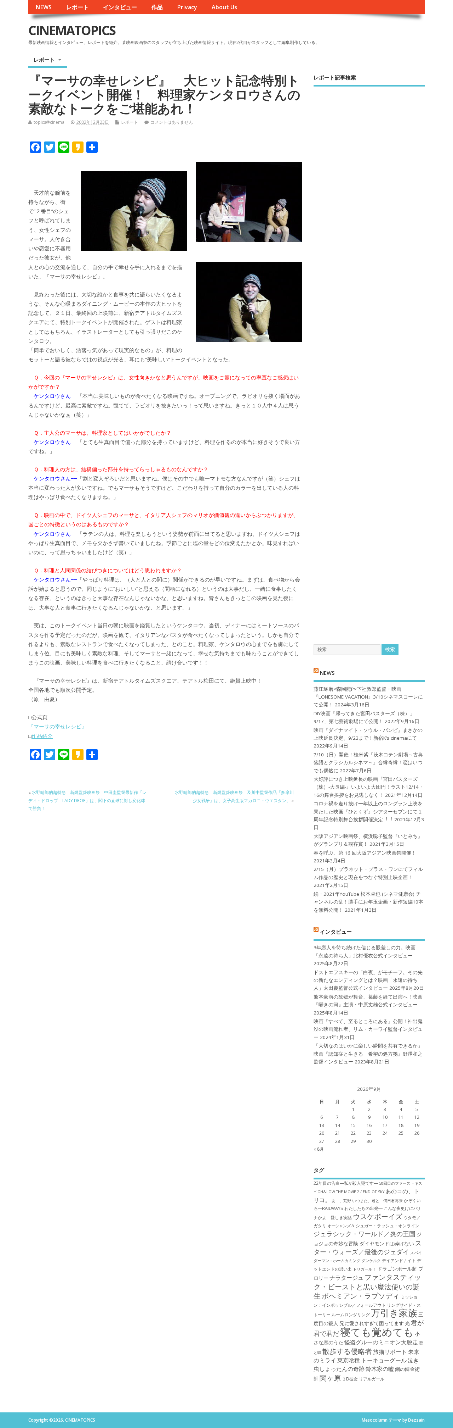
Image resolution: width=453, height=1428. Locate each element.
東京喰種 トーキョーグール (372, 1360)
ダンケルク (371, 1260)
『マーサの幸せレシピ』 (57, 726)
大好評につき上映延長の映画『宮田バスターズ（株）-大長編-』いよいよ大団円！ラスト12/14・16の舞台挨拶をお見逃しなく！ (369, 787)
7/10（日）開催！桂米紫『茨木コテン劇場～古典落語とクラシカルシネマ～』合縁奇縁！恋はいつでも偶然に (368, 762)
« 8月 (319, 1149)
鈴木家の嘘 (380, 1369)
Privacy (187, 7)
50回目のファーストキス (400, 1183)
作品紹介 (42, 735)
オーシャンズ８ (341, 1225)
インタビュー (120, 7)
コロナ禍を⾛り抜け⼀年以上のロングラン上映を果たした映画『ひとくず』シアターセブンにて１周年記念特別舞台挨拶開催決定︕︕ (368, 811)
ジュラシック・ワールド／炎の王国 (364, 1233)
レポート (77, 7)
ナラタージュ (346, 1278)
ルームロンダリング (351, 1315)
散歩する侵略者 (347, 1351)
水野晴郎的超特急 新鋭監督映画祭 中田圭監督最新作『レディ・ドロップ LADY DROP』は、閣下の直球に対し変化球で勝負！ (87, 800)
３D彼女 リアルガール (363, 1379)
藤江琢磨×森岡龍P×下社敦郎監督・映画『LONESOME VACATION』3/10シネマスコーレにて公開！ (368, 697)
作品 (157, 7)
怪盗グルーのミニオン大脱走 (381, 1342)
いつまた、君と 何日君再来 (377, 1200)
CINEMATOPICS (71, 30)
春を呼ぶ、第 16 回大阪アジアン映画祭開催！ (365, 853)
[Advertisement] (369, 359)
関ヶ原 (330, 1378)
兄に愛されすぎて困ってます (371, 1323)
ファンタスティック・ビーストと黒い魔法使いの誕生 (367, 1286)
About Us (224, 7)
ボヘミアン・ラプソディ (361, 1296)
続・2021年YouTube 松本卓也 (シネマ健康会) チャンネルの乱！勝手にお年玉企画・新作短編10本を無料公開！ (368, 902)
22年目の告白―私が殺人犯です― (346, 1183)
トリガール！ (364, 1269)
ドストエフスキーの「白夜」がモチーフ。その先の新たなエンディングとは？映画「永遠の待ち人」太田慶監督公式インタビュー (368, 980)
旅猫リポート (390, 1352)
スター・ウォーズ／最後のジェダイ (368, 1247)
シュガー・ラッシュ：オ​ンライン (387, 1226)
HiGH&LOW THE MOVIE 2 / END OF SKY (349, 1191)
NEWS (43, 7)
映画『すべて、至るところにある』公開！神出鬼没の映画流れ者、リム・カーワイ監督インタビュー (368, 1029)
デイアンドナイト (399, 1260)
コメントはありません (171, 122)
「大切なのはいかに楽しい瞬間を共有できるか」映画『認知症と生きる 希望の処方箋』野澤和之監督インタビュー (368, 1054)
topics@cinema (49, 122)
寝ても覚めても (377, 1332)
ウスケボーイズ (377, 1216)
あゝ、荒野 (341, 1200)
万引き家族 (394, 1313)
